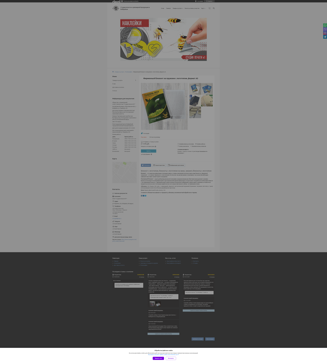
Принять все (158, 358)
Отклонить (171, 358)
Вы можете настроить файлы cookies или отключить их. (163, 354)
